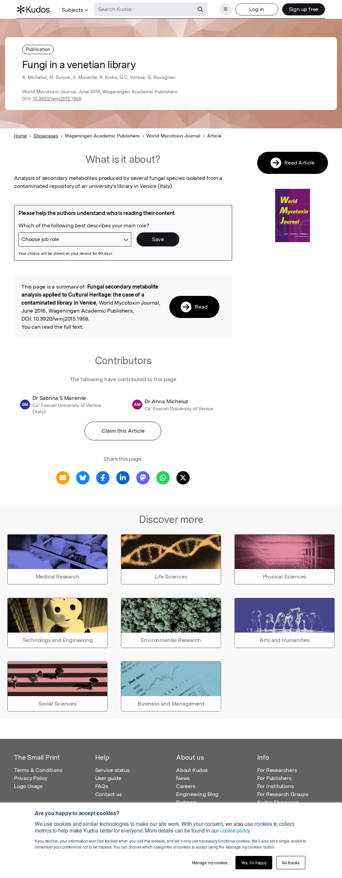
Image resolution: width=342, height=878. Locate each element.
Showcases (45, 135)
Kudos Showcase (278, 802)
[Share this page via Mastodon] (143, 477)
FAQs (101, 786)
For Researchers (277, 770)
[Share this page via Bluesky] (82, 477)
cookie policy (235, 830)
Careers (185, 786)
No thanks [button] (291, 862)
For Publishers (274, 778)
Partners (186, 802)
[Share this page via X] (183, 477)
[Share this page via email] (62, 477)
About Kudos (192, 770)
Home (20, 135)
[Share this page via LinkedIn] (123, 477)
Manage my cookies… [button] (211, 862)
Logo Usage (28, 786)
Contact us (108, 794)
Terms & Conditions (38, 770)
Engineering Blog (197, 794)
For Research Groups (282, 794)
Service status (112, 770)
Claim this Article (123, 431)
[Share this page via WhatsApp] (163, 477)
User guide (108, 778)
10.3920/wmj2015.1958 (57, 98)
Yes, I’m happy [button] (254, 862)
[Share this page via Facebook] (103, 477)
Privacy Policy (30, 778)
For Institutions (275, 786)
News (183, 778)
